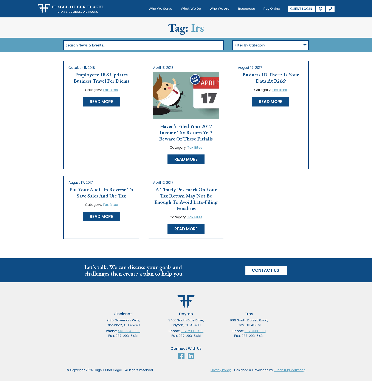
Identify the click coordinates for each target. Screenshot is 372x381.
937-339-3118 (255, 331)
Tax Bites (110, 89)
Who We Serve (160, 8)
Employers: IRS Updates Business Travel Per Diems (101, 78)
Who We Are (219, 8)
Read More (101, 102)
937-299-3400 (192, 331)
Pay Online (272, 8)
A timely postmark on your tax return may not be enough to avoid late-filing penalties (186, 199)
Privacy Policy (221, 370)
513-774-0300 (129, 331)
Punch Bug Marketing (289, 370)
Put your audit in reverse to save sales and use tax (101, 193)
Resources (246, 8)
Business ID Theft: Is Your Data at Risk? (270, 78)
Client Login (301, 8)
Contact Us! (266, 270)
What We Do (191, 8)
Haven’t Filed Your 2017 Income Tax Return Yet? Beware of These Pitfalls (186, 132)
